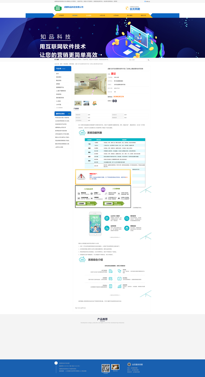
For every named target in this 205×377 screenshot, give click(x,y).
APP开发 (58, 104)
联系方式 (143, 15)
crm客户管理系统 (61, 91)
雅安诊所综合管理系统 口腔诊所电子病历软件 (62, 143)
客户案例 (129, 15)
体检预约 (58, 77)
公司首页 (61, 15)
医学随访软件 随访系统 (61, 130)
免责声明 (73, 371)
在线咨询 (58, 94)
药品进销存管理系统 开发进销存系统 (62, 140)
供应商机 (75, 15)
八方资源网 (68, 371)
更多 (69, 113)
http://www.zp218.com (80, 308)
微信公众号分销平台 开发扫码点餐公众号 (62, 137)
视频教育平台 (60, 87)
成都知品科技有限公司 (64, 368)
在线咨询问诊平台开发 (60, 124)
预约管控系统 (60, 97)
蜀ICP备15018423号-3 (75, 366)
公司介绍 (102, 15)
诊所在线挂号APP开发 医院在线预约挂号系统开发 (62, 134)
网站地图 (84, 371)
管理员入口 (79, 371)
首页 (61, 64)
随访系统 (58, 80)
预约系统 (71, 64)
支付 (57, 73)
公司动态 (116, 15)
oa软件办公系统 (59, 147)
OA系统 (58, 101)
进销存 (58, 84)
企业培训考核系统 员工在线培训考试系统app (62, 121)
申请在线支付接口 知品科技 (62, 117)
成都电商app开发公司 (60, 127)
